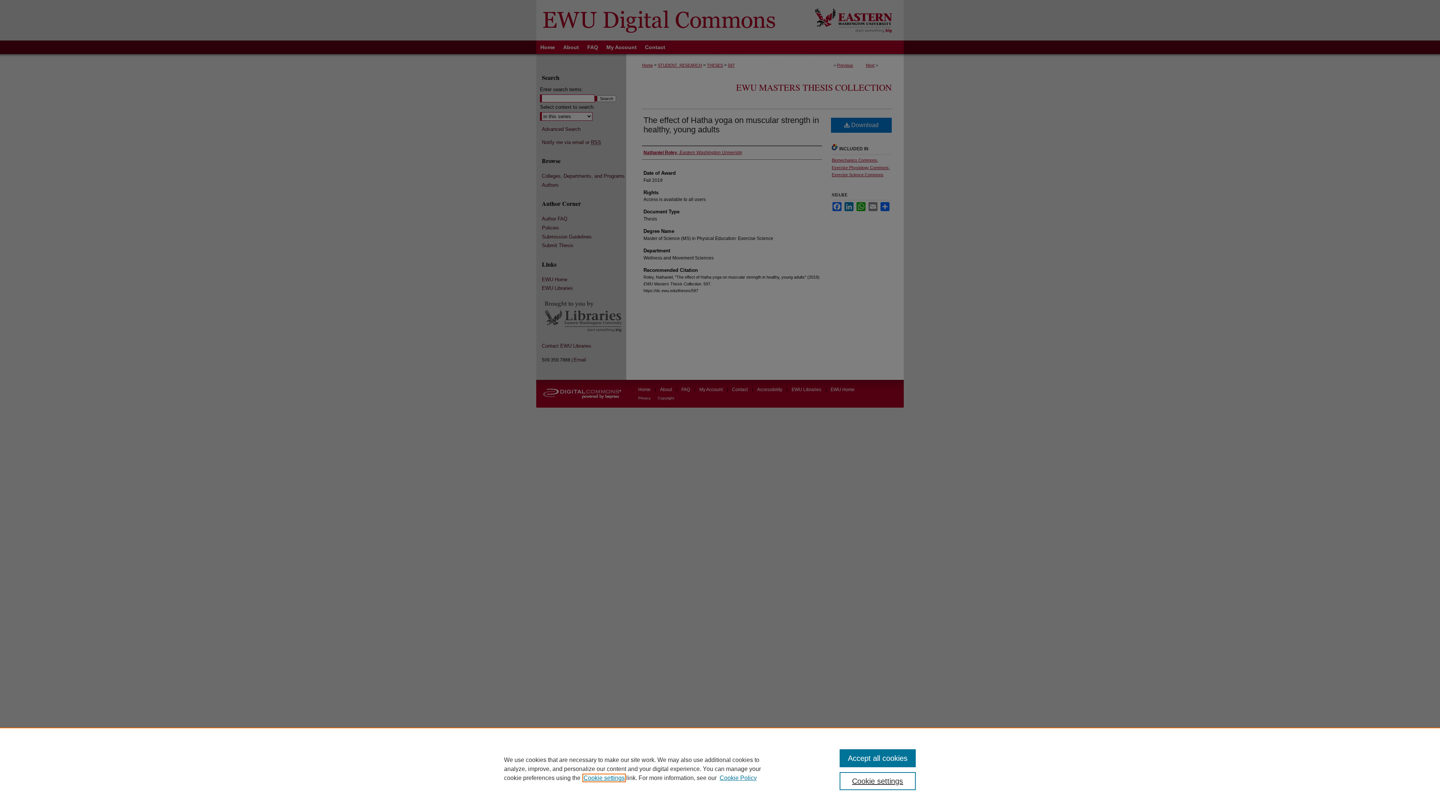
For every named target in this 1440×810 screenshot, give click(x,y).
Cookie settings (604, 778)
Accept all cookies (878, 758)
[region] (720, 769)
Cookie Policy (738, 778)
